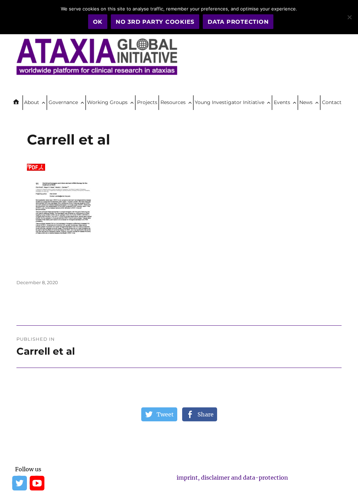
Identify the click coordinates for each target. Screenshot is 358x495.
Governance (63, 102)
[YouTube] (36, 482)
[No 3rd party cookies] (349, 17)
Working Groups (107, 102)
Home (18, 102)
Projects (147, 102)
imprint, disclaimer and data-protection (232, 477)
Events (282, 102)
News (306, 102)
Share (206, 414)
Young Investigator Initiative (229, 102)
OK (98, 22)
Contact (332, 102)
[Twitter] (19, 482)
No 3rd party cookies (155, 22)
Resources (173, 102)
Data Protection (238, 22)
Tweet (165, 414)
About (31, 102)
